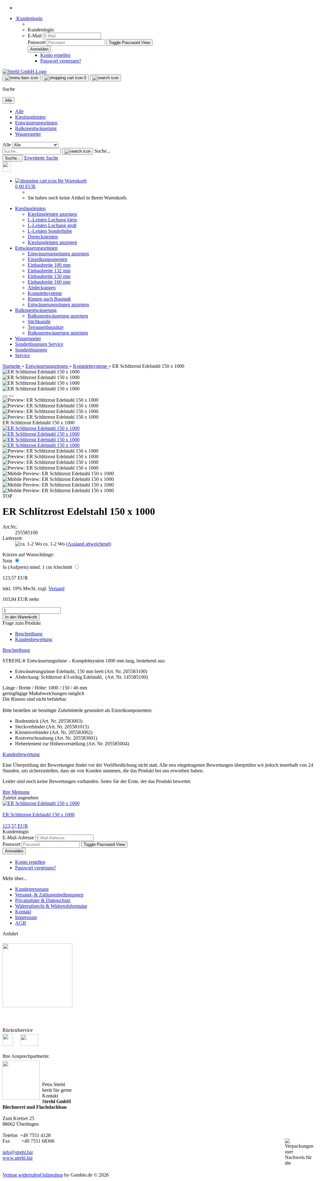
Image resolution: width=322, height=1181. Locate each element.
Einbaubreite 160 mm (49, 282)
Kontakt (23, 911)
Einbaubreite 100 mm (49, 265)
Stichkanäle (39, 321)
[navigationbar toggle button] (22, 77)
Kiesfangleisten (30, 117)
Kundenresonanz (32, 889)
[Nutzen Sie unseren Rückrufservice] (11, 1044)
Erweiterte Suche (41, 158)
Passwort (37, 42)
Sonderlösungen (31, 344)
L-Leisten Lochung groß (52, 225)
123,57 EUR (15, 826)
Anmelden (14, 851)
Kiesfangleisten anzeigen (52, 214)
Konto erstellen (55, 55)
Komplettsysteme (45, 293)
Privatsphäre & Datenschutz (42, 900)
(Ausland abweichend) (88, 544)
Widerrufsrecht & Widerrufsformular (51, 906)
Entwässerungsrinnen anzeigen (58, 253)
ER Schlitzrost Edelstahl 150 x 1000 (39, 814)
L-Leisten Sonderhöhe (50, 231)
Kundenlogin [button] (28, 18)
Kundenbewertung (33, 639)
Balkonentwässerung (36, 128)
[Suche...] (77, 151)
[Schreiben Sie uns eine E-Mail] (29, 1044)
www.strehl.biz (18, 1158)
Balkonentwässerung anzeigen (58, 315)
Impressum (26, 917)
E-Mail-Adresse (18, 837)
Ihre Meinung (16, 792)
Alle (19, 111)
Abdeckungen (42, 287)
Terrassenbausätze (46, 327)
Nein (8, 560)
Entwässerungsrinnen (36, 122)
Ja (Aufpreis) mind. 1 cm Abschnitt (38, 567)
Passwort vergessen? (60, 60)
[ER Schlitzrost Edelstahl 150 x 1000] (41, 428)
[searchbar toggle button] (105, 77)
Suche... (102, 151)
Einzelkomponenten (47, 259)
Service (55, 344)
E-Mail (35, 35)
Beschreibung (28, 633)
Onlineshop (51, 1175)
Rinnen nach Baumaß (49, 299)
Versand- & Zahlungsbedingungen (49, 894)
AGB (20, 923)
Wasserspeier (28, 134)
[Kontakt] (10, 170)
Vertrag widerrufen (21, 1175)
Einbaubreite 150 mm (49, 276)
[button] (5, 396)
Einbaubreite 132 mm (49, 270)
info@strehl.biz (18, 1152)
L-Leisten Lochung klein (52, 219)
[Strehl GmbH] (25, 71)
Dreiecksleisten (43, 236)
